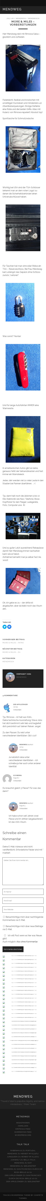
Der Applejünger (20, 704)
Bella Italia (30, 1160)
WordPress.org (23, 1135)
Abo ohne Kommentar (26, 941)
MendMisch (33, 18)
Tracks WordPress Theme (16, 1195)
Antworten (17, 710)
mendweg (21, 18)
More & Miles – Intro (13, 643)
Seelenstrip (30, 1166)
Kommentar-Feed (23, 1132)
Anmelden (23, 1126)
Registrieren (23, 1123)
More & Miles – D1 (12, 652)
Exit (30, 1163)
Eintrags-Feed (23, 1129)
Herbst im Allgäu (30, 1154)
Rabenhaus (16, 1151)
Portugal (31, 1151)
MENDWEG (12, 9)
